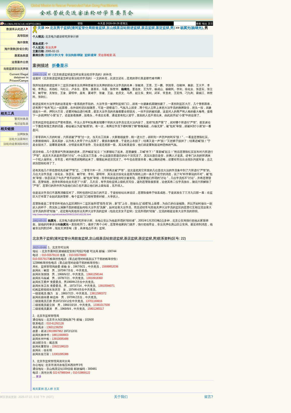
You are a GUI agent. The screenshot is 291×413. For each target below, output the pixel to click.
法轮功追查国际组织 (15, 143)
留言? (208, 397)
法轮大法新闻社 (18, 139)
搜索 (198, 23)
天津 (40, 28)
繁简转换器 (21, 118)
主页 (56, 388)
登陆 (80, 23)
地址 (204, 23)
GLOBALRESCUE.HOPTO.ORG (22, 24)
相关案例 (38, 388)
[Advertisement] (91, 408)
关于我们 (121, 397)
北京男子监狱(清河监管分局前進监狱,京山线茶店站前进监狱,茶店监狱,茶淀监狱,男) (112, 28)
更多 (39, 376)
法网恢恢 (22, 134)
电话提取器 (21, 123)
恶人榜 (49, 388)
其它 (210, 23)
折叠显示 (60, 65)
